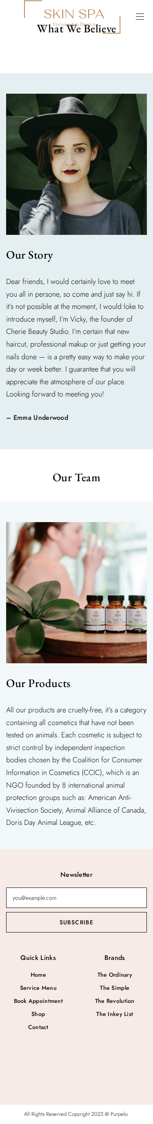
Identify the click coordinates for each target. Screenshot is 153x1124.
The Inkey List (114, 1014)
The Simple (114, 988)
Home (38, 975)
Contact (38, 1027)
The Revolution (115, 1001)
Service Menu (38, 988)
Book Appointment (38, 1001)
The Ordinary (115, 975)
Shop (38, 1014)
